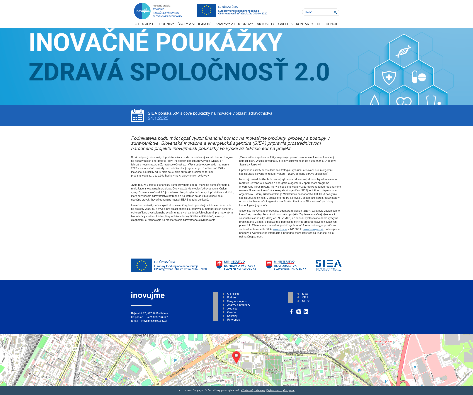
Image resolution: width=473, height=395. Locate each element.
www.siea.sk (280, 229)
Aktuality (266, 23)
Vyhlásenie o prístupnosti (281, 390)
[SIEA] (328, 265)
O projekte (145, 23)
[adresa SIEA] (236, 360)
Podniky (166, 23)
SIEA (305, 293)
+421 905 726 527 (157, 317)
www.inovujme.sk (313, 229)
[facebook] (291, 310)
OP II (305, 297)
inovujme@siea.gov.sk (154, 320)
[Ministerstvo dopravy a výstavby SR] (236, 265)
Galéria (285, 23)
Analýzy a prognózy (234, 23)
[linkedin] (306, 310)
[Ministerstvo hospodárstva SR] (286, 265)
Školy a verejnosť (195, 23)
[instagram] (298, 310)
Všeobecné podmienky (253, 390)
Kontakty (304, 23)
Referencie (327, 23)
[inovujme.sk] (157, 4)
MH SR (306, 301)
